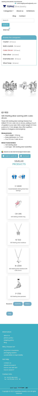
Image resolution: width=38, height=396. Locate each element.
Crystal (9, 42)
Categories (8, 11)
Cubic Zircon (11, 50)
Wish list (6, 29)
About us (19, 11)
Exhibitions (30, 11)
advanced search (10, 365)
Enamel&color (12, 59)
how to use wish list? (10, 367)
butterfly (18, 304)
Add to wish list (11, 156)
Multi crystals (11, 46)
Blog (14, 16)
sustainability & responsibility (13, 355)
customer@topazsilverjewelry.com (26, 3)
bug (9, 313)
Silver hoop (10, 63)
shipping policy (9, 340)
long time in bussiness (11, 350)
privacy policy (8, 338)
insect (27, 304)
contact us (7, 363)
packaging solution (10, 352)
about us (7, 335)
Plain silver (11, 54)
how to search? (9, 370)
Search (5, 25)
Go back (26, 156)
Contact (22, 16)
